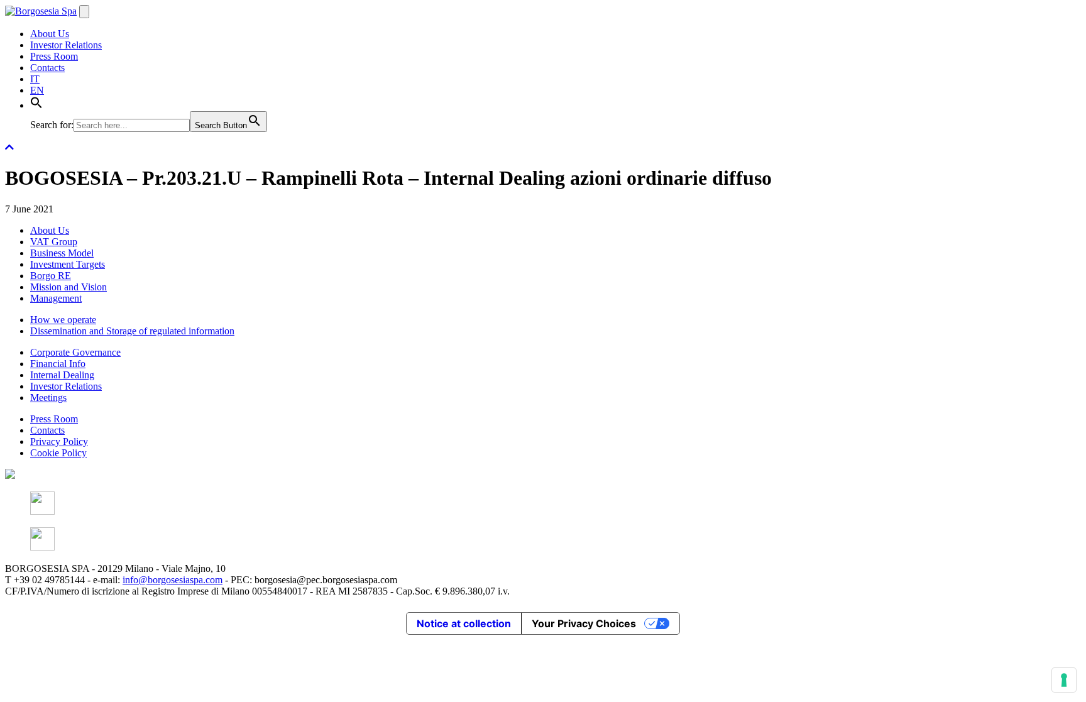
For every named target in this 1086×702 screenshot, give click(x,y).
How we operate (63, 319)
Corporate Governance (75, 352)
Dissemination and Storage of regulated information (132, 331)
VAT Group (53, 241)
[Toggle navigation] (84, 11)
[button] (36, 105)
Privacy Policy (59, 441)
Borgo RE (50, 275)
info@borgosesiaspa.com (172, 579)
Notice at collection (464, 623)
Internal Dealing (62, 375)
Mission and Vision (68, 287)
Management (56, 298)
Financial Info (57, 363)
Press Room (54, 56)
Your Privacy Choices (584, 623)
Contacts (47, 67)
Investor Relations (66, 45)
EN (37, 90)
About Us (49, 33)
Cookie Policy (58, 452)
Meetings (48, 397)
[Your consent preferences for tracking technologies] (1064, 680)
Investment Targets (67, 264)
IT (35, 79)
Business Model (62, 253)
